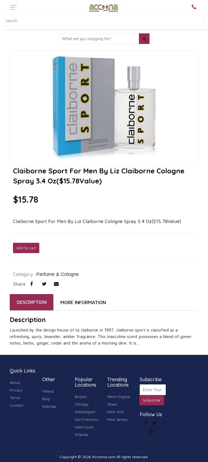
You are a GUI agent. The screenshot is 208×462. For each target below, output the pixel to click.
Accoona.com (103, 456)
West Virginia (118, 396)
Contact (16, 405)
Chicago (82, 404)
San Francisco (87, 419)
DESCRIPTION (32, 302)
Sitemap (49, 406)
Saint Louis (84, 427)
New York (115, 411)
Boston (81, 396)
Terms (15, 397)
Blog (46, 398)
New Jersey (117, 419)
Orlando (81, 434)
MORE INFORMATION (83, 302)
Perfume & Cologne (57, 274)
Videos (48, 391)
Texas (112, 404)
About (15, 382)
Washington (85, 411)
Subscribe (152, 400)
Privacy (16, 390)
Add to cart (26, 248)
